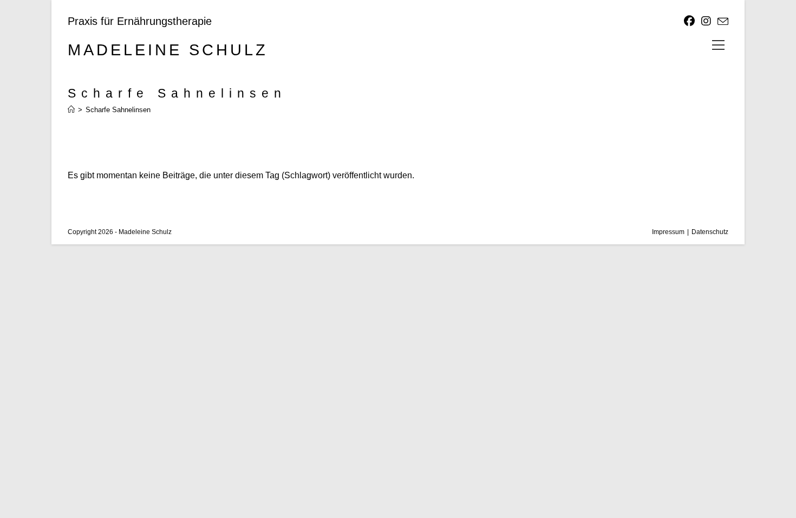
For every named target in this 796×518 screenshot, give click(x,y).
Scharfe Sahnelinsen (118, 110)
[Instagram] (706, 21)
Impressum (668, 232)
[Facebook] (689, 21)
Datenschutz (709, 232)
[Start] (71, 110)
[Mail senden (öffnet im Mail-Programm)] (721, 22)
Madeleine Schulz (168, 50)
